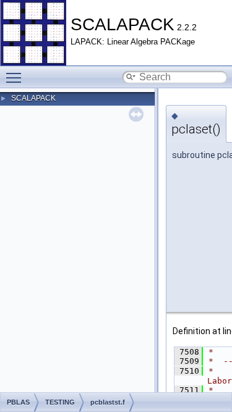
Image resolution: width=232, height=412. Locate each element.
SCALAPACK (33, 98)
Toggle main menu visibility (16, 77)
